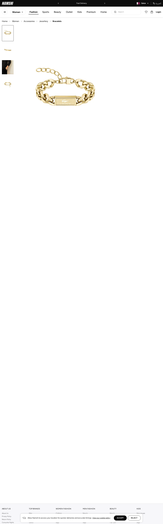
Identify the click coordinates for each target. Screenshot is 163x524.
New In (85, 513)
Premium (91, 12)
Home (103, 12)
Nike (30, 513)
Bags (138, 522)
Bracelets (57, 21)
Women (15, 21)
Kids (79, 12)
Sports (45, 12)
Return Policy (6, 519)
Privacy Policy (6, 516)
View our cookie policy (101, 518)
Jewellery (43, 21)
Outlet (69, 12)
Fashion (34, 12)
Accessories (29, 21)
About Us (5, 513)
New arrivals (141, 513)
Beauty (57, 12)
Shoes (139, 519)
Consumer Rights (8, 522)
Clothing (59, 513)
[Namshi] (7, 3)
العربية (158, 3)
